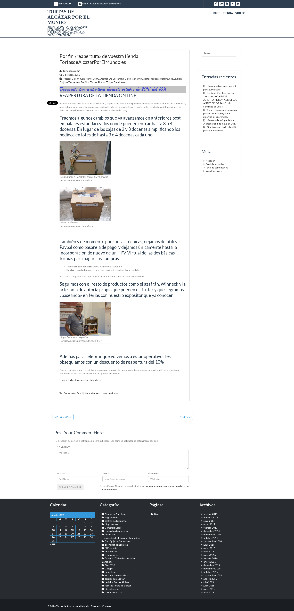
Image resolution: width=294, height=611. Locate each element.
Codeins (106, 606)
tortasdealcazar (71, 70)
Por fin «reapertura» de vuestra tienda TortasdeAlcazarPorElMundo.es (99, 59)
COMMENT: (63, 447)
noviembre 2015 (212, 568)
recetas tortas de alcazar (118, 585)
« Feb (53, 544)
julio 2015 (208, 582)
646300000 (64, 3)
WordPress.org (214, 170)
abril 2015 (208, 592)
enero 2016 (209, 561)
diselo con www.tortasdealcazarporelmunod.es (150, 78)
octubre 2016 (210, 537)
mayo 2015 (209, 588)
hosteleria (110, 571)
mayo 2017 (209, 524)
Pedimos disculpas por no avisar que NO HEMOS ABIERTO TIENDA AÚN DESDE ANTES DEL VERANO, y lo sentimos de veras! (220, 99)
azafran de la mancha (112, 78)
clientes (95, 393)
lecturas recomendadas (117, 575)
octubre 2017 (210, 517)
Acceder (210, 160)
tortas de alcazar (115, 82)
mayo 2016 (209, 548)
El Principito (111, 548)
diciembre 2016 (211, 531)
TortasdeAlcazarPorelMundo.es (84, 379)
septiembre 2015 (212, 575)
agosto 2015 (210, 578)
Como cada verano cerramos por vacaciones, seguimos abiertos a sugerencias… (220, 113)
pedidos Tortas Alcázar (93, 82)
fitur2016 (110, 565)
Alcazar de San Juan (74, 78)
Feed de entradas (215, 164)
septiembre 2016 (212, 541)
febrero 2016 (210, 558)
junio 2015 (209, 585)
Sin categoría (112, 588)
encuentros (111, 551)
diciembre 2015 (211, 565)
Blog (216, 12)
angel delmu (92, 78)
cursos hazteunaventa (116, 531)
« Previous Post (63, 416)
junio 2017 (209, 520)
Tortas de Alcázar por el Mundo (68, 17)
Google (109, 568)
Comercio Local (113, 527)
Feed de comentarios (217, 167)
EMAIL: (106, 473)
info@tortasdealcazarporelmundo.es (101, 3)
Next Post (185, 416)
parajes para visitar (115, 578)
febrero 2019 (210, 514)
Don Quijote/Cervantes (117, 541)
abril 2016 (208, 551)
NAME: (61, 473)
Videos (240, 12)
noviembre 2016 (212, 534)
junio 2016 (209, 544)
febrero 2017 (210, 527)
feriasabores (111, 554)
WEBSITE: (153, 473)
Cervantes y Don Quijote (77, 393)
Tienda (228, 12)
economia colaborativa (116, 544)
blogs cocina (111, 524)
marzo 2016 (209, 554)
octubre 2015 (210, 571)
